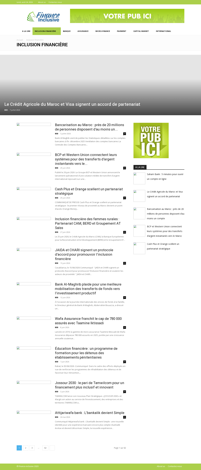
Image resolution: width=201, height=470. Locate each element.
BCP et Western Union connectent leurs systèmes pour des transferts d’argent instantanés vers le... (86, 159)
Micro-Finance (102, 31)
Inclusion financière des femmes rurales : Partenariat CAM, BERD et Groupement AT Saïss (88, 223)
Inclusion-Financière (45, 31)
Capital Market (141, 31)
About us (42, 2)
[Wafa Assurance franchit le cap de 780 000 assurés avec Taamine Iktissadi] (34, 328)
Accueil (20, 40)
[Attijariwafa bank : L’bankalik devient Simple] (34, 422)
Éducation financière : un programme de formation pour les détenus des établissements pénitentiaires (86, 353)
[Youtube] (182, 2)
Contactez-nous (55, 2)
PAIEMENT (121, 31)
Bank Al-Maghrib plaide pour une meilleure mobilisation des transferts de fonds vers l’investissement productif (88, 288)
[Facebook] (171, 2)
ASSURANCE (83, 31)
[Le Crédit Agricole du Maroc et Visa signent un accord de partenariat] (100, 85)
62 (45, 448)
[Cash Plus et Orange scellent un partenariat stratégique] (34, 199)
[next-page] (52, 447)
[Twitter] (176, 2)
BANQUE (67, 31)
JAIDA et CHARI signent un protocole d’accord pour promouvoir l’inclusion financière (84, 254)
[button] (180, 31)
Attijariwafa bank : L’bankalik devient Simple (89, 413)
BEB (6, 110)
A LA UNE (26, 31)
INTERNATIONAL (163, 31)
